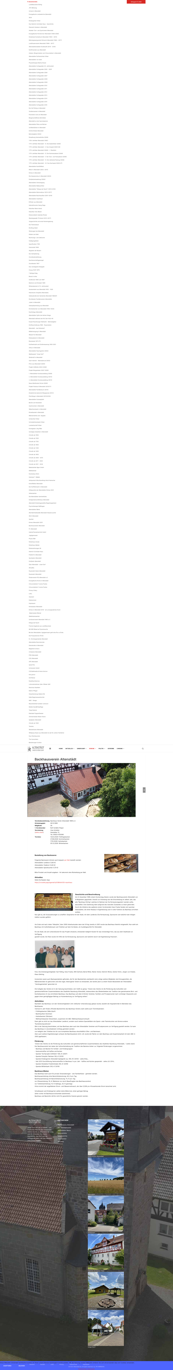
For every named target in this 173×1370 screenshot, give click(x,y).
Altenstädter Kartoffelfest (36, 166)
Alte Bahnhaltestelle (64, 1128)
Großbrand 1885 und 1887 (37, 279)
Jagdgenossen (33, 535)
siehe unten (39, 832)
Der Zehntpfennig (34, 254)
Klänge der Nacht (34, 623)
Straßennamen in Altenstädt (37, 111)
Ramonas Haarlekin (34, 687)
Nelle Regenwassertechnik (36, 697)
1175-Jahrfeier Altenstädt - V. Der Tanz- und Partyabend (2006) (48, 156)
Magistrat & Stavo (34, 648)
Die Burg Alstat (33, 228)
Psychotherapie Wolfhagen (37, 506)
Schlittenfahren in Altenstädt (37, 127)
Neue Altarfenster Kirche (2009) (38, 383)
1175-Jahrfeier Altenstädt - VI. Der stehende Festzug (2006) (46, 160)
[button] (28, 790)
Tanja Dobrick (33, 710)
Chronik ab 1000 (34, 723)
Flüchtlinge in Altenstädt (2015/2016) (40, 396)
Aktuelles (31, 567)
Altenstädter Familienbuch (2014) (38, 389)
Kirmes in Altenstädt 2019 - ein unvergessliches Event (44, 610)
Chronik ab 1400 (34, 451)
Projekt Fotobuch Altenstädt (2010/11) (40, 386)
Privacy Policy (33, 590)
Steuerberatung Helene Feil (37, 694)
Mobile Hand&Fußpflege (36, 707)
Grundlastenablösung (35, 257)
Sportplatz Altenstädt (35, 558)
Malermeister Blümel (35, 613)
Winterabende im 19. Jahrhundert (39, 286)
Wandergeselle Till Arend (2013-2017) (40, 218)
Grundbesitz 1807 (34, 263)
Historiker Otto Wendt (35, 211)
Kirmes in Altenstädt (35, 173)
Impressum (32, 603)
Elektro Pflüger (33, 690)
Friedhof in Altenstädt (35, 555)
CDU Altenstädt (33, 658)
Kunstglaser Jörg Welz (35, 428)
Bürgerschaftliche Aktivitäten (37, 118)
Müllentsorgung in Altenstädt (37, 331)
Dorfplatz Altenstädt (35, 561)
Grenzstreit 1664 (34, 247)
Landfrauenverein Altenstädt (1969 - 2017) (41, 43)
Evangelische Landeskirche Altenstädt (40, 14)
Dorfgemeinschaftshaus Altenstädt (39, 500)
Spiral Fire (32, 665)
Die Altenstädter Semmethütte (38, 496)
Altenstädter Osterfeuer (36, 199)
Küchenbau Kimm (34, 474)
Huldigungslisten (34, 241)
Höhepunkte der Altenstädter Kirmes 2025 (41, 490)
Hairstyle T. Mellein (34, 477)
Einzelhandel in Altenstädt (36, 412)
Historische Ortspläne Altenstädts (38, 292)
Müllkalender (32, 470)
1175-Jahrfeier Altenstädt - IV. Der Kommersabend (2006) (46, 153)
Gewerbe (111, 748)
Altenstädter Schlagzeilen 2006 (38, 72)
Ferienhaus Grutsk (34, 542)
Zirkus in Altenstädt (34, 347)
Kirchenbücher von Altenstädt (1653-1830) (41, 309)
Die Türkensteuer (34, 224)
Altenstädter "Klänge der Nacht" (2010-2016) (42, 189)
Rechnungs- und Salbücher (37, 237)
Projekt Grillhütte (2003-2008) (38, 367)
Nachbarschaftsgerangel (36, 260)
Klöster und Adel (33, 234)
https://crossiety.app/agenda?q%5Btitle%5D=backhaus (53, 882)
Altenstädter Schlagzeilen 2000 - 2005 (40, 69)
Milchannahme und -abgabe (37, 415)
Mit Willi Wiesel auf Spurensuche (38, 629)
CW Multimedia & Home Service (38, 671)
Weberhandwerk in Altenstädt (37, 409)
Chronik (120, 748)
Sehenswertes (62, 1136)
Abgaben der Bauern (35, 250)
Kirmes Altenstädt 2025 (36, 522)
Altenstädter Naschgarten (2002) (38, 351)
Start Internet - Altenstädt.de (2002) (39, 360)
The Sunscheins (33, 739)
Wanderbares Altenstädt (36, 729)
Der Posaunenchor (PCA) (36, 635)
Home (61, 748)
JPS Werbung (33, 8)
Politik (101, 748)
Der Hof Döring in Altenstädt (37, 108)
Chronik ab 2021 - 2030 (36, 464)
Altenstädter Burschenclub (36, 642)
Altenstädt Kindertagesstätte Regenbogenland (42, 503)
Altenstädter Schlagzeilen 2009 (38, 82)
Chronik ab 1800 (34, 444)
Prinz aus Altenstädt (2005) (37, 364)
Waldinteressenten (34, 616)
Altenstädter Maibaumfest (36, 186)
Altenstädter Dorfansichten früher (38, 56)
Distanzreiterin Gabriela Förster (38, 215)
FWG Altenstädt (33, 655)
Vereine (91, 748)
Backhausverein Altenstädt (37, 525)
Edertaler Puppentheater (36, 713)
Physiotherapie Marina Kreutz (37, 63)
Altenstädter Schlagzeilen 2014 (38, 98)
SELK (30, 17)
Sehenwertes (32, 493)
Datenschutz (32, 600)
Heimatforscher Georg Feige (37, 205)
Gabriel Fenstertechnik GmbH (37, 532)
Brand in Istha (33, 276)
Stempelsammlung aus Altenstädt (39, 305)
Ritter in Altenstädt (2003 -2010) (38, 169)
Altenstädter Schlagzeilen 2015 (38, 101)
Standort (31, 597)
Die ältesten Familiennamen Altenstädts (40, 299)
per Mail (67, 860)
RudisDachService (34, 681)
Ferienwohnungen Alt (35, 548)
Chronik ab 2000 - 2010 (36, 457)
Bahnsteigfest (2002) (35, 134)
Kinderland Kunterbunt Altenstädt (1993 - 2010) (43, 37)
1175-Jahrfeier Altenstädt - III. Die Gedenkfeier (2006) (45, 143)
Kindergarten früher (34, 20)
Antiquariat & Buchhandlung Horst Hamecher (42, 480)
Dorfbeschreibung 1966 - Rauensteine (40, 325)
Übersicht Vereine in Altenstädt (38, 27)
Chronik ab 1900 (34, 435)
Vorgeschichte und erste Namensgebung (41, 221)
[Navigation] (50, 748)
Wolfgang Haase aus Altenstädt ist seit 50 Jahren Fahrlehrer (46, 733)
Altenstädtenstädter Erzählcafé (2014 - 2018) (42, 46)
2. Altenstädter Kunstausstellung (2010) (40, 377)
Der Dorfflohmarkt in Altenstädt (38, 487)
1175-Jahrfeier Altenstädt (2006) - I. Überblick (42, 150)
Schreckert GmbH (34, 668)
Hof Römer (32, 678)
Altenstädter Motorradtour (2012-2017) (40, 192)
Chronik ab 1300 (34, 448)
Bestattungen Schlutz (35, 742)
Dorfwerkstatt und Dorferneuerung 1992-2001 (42, 344)
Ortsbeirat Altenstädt (35, 652)
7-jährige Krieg (33, 273)
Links (30, 593)
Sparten (31, 519)
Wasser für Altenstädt (35, 334)
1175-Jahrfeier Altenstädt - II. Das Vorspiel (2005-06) (44, 147)
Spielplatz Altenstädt (35, 720)
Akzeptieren (7, 1365)
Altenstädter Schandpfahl (36, 399)
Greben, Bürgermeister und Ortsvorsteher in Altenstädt (45, 53)
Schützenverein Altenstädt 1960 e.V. (39, 619)
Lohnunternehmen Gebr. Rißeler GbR (39, 684)
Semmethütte (62, 1133)
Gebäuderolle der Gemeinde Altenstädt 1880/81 (43, 296)
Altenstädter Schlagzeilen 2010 (38, 85)
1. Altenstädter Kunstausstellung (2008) (40, 373)
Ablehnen (21, 1365)
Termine (31, 726)
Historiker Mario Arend (35, 208)
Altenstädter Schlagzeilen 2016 (38, 105)
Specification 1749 (34, 244)
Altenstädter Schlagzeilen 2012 (38, 92)
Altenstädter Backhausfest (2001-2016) (40, 195)
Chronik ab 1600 (34, 454)
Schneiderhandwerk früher (37, 422)
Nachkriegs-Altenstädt (35, 312)
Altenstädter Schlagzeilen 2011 (38, 88)
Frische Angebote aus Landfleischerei (40, 626)
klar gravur (32, 674)
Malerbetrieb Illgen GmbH (36, 467)
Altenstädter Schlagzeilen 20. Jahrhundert (41, 66)
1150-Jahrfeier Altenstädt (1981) (38, 140)
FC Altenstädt (33, 529)
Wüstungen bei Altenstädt (36, 231)
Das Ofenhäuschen (34, 736)
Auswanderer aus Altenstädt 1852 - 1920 (41, 289)
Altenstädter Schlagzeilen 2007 (38, 76)
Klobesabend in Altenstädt (36, 338)
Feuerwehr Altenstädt (35, 574)
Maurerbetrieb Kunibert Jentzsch (38, 703)
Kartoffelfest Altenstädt (36, 483)
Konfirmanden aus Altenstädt (37, 50)
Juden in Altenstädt (34, 302)
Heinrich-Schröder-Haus (36, 551)
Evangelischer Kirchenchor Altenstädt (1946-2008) (44, 33)
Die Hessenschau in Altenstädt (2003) (40, 176)
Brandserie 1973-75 (35, 341)
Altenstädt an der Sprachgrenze (38, 121)
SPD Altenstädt (33, 661)
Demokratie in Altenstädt (36, 645)
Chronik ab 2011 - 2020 (36, 461)
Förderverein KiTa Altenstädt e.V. (38, 577)
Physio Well (32, 538)
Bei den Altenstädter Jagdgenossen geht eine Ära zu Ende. (46, 632)
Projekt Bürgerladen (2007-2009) (39, 370)
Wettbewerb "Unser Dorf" (36, 354)
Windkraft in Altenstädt (35, 357)
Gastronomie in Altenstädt (36, 406)
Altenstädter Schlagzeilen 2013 (38, 95)
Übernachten (62, 1139)
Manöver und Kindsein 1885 (37, 283)
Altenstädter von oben (35, 59)
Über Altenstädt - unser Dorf (37, 564)
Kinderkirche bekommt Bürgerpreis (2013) (41, 393)
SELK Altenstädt (33, 516)
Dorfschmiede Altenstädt (36, 131)
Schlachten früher (34, 419)
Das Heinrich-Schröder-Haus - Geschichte (41, 24)
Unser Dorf (81, 748)
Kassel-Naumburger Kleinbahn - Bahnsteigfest (42, 321)
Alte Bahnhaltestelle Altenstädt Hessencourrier (42, 512)
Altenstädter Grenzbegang (37, 182)
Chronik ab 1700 (34, 441)
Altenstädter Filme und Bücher (38, 124)
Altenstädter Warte (34, 509)
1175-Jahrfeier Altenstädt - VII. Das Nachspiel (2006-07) (45, 163)
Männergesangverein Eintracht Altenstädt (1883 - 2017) (45, 40)
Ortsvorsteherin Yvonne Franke (38, 584)
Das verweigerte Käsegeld (36, 266)
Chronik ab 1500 (34, 438)
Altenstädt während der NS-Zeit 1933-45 (41, 318)
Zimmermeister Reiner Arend (37, 716)
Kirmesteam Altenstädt (35, 606)
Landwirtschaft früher (35, 425)
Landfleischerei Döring (35, 4)
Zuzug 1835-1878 (34, 270)
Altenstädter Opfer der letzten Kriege (40, 315)
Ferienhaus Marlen (34, 545)
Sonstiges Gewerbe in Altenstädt (38, 432)
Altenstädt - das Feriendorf (37, 328)
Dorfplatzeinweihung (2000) (37, 179)
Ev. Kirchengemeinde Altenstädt (38, 639)
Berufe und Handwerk (35, 402)
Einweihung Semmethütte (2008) (38, 137)
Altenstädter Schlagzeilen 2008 (38, 79)
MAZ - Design (33, 700)
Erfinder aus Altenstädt (35, 202)
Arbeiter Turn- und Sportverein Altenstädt (41, 30)
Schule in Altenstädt (35, 11)
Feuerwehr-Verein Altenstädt (37, 571)
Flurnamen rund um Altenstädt (38, 114)
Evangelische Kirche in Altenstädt (38, 580)
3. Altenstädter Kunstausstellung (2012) (40, 380)
